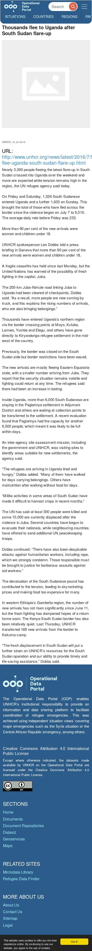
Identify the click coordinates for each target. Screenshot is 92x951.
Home (8, 812)
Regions (69, 16)
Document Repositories (23, 825)
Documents (13, 819)
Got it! (74, 941)
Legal (8, 925)
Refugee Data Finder (21, 878)
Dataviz (9, 832)
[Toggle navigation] (84, 6)
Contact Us (12, 911)
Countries (43, 16)
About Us (11, 905)
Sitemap (10, 918)
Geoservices (14, 839)
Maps (8, 845)
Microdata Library (18, 872)
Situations (15, 16)
